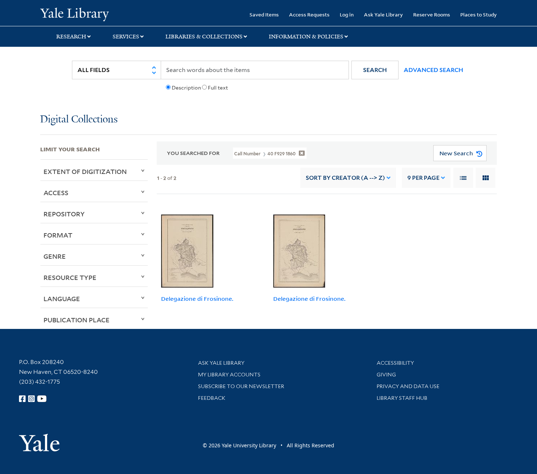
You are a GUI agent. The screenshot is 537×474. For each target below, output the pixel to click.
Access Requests (309, 14)
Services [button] (126, 36)
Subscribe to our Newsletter (241, 386)
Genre (54, 256)
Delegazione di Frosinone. (197, 298)
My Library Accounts (229, 375)
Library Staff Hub (402, 398)
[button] (375, 70)
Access (55, 192)
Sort (345, 177)
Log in (347, 14)
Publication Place (76, 319)
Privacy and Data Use (408, 386)
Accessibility (395, 363)
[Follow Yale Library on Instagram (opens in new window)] (31, 398)
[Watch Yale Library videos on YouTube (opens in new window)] (42, 398)
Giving (386, 375)
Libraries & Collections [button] (204, 36)
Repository (64, 213)
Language (61, 298)
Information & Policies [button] (306, 36)
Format (57, 235)
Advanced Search (433, 70)
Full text (218, 88)
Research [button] (71, 36)
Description (186, 88)
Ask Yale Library (383, 14)
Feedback (211, 398)
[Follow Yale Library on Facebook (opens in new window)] (22, 398)
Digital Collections (79, 119)
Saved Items (264, 14)
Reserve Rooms (431, 14)
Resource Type (69, 277)
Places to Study (478, 14)
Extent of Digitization (85, 171)
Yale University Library (74, 14)
